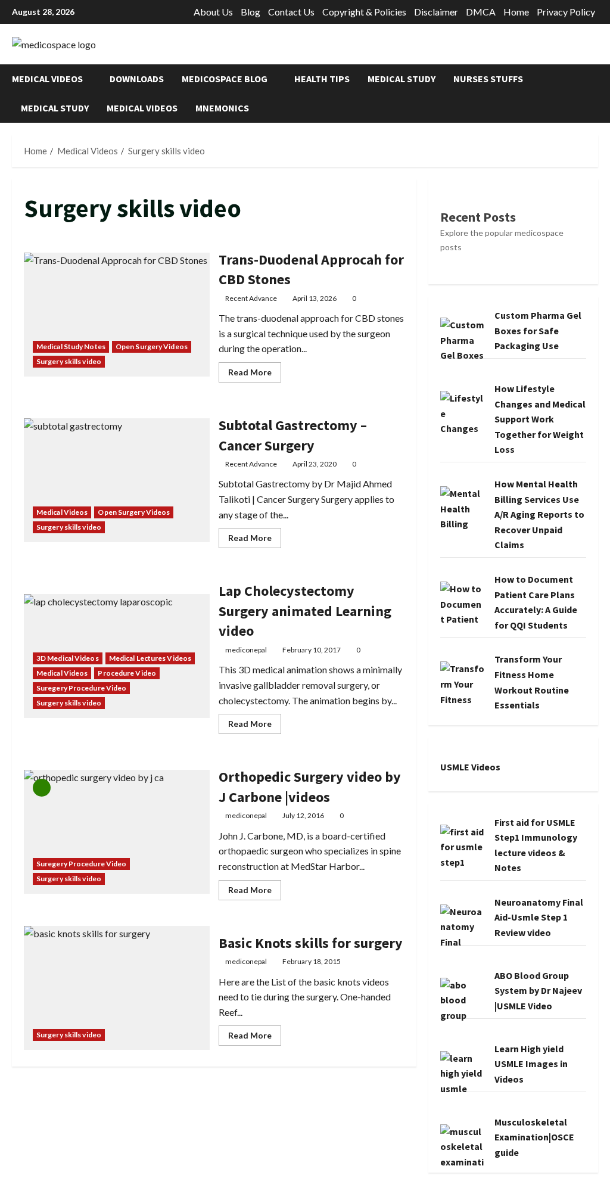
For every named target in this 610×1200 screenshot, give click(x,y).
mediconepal (246, 649)
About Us (213, 11)
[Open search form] (594, 93)
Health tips (322, 79)
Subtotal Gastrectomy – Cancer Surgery (117, 480)
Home (516, 11)
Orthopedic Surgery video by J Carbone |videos (117, 832)
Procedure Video (127, 673)
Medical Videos (47, 79)
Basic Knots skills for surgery (117, 988)
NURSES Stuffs (488, 79)
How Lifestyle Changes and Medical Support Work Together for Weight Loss (540, 419)
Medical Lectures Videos (150, 658)
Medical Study (401, 79)
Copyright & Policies (364, 11)
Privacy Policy (566, 11)
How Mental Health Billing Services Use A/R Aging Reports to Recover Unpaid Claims (539, 514)
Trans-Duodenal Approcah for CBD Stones (117, 315)
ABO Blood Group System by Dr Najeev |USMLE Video (538, 990)
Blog (250, 11)
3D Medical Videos (67, 658)
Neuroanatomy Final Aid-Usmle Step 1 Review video (538, 917)
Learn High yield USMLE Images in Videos (531, 1064)
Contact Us (291, 11)
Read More (254, 374)
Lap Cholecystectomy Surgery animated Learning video (305, 611)
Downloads (137, 79)
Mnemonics (222, 108)
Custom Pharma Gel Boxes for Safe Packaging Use (537, 330)
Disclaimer (436, 11)
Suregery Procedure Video (81, 687)
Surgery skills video (68, 361)
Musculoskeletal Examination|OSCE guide (534, 1137)
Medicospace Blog (224, 79)
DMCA (481, 11)
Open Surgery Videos (152, 346)
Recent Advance (251, 298)
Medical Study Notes (70, 346)
